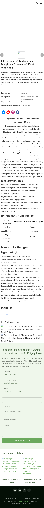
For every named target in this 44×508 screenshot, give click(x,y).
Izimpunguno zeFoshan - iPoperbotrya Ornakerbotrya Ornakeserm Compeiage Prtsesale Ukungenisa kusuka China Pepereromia (32, 481)
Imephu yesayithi (23, 501)
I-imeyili (6, 389)
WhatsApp (7, 372)
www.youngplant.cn (10, 501)
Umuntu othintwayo (10, 380)
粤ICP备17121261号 (25, 503)
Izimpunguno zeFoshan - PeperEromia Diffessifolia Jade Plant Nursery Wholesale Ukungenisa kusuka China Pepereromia (11, 481)
